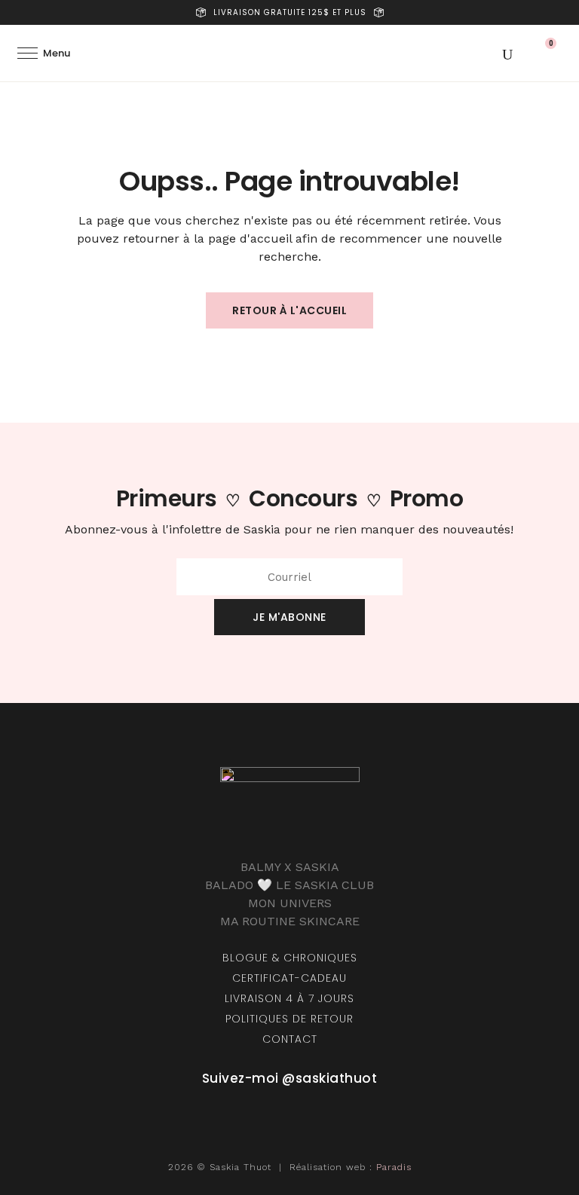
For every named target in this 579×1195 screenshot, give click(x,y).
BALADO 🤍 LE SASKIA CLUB (289, 885)
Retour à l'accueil (289, 310)
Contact (289, 1039)
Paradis (394, 1167)
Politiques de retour (289, 1018)
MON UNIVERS (290, 903)
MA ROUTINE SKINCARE (290, 921)
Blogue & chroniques (289, 957)
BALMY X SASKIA (289, 867)
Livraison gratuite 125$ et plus (289, 12)
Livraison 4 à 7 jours (289, 998)
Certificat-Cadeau (289, 978)
